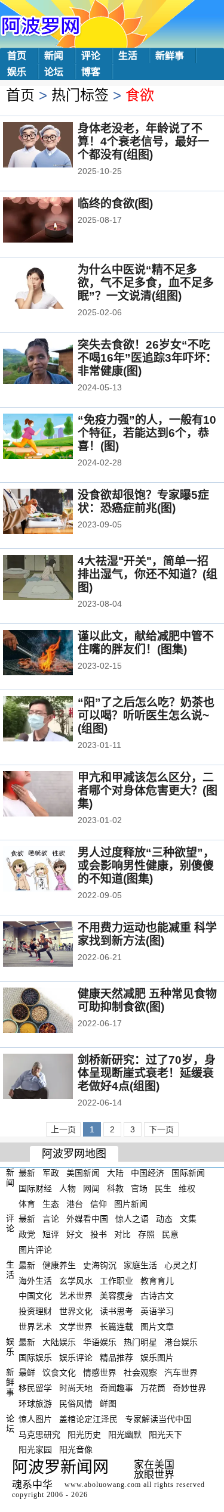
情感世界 (99, 1372)
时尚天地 (76, 1388)
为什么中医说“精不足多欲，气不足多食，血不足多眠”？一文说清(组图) (146, 282)
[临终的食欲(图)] (54, 221)
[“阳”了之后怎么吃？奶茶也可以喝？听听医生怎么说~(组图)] (54, 720)
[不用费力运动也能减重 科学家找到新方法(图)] (54, 945)
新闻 (53, 56)
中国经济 (147, 1173)
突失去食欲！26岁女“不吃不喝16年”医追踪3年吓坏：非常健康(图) (147, 358)
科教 (115, 1188)
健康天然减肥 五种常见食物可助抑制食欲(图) (147, 1000)
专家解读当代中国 (158, 1419)
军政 (50, 1173)
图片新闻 (131, 1203)
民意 (170, 1234)
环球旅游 (35, 1403)
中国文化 (35, 1295)
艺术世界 (76, 1295)
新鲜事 (169, 56)
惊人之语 (132, 1219)
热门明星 (140, 1342)
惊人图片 (35, 1419)
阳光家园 (35, 1449)
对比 (122, 1234)
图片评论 (35, 1250)
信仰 (98, 1203)
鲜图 (108, 1403)
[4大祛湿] (54, 579)
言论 (50, 1219)
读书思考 (116, 1311)
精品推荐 (116, 1357)
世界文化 (76, 1311)
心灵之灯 (181, 1265)
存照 (146, 1234)
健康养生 (59, 1265)
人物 (67, 1188)
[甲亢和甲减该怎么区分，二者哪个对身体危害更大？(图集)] (54, 795)
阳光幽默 (125, 1434)
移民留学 (35, 1388)
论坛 (53, 72)
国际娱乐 (35, 1357)
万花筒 (152, 1388)
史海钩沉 (99, 1265)
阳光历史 (84, 1434)
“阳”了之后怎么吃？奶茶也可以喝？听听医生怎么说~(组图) (146, 715)
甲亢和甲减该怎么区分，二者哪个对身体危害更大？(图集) (147, 790)
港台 (74, 1203)
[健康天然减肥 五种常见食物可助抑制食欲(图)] (54, 1011)
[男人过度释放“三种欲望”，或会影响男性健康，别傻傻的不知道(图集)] (54, 870)
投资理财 (35, 1311)
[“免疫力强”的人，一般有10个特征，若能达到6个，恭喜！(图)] (54, 437)
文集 (188, 1219)
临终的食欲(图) (115, 203)
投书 (98, 1234)
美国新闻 (83, 1173)
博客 (90, 72)
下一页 (161, 1129)
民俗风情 (76, 1403)
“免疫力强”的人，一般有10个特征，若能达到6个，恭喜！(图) (147, 433)
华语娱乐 (99, 1342)
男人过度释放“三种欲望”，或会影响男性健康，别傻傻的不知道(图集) (146, 865)
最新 (27, 1173)
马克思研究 (39, 1434)
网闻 (91, 1188)
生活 (127, 56)
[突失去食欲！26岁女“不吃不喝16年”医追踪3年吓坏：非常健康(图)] (54, 362)
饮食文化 (59, 1372)
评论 (90, 56)
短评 (50, 1234)
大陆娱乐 (59, 1342)
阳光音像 (76, 1449)
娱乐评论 (76, 1357)
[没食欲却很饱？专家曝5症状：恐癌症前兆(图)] (54, 512)
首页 (16, 56)
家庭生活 (140, 1265)
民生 (163, 1188)
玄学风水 (76, 1280)
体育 (27, 1203)
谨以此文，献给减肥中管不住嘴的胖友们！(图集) (146, 643)
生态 (50, 1203)
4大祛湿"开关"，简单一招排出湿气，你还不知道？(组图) (147, 574)
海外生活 (35, 1280)
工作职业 (116, 1280)
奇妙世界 (189, 1388)
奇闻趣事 (116, 1388)
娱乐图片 (157, 1357)
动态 (164, 1219)
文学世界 (76, 1326)
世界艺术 (35, 1326)
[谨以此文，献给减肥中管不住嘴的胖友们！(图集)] (54, 654)
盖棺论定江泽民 (88, 1419)
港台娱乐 (181, 1342)
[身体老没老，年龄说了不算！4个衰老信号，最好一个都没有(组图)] (54, 146)
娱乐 (16, 72)
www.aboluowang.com (103, 1484)
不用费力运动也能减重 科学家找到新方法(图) (147, 934)
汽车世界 (181, 1372)
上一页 (63, 1129)
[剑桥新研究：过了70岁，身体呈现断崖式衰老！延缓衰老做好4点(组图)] (54, 1077)
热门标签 (80, 95)
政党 (27, 1234)
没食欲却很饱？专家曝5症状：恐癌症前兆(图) (143, 501)
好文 (74, 1234)
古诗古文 (157, 1295)
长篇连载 (116, 1326)
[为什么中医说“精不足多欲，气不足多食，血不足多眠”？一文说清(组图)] (54, 287)
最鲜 (27, 1372)
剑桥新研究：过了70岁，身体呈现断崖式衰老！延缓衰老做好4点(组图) (147, 1073)
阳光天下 (165, 1434)
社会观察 (140, 1372)
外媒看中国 (87, 1219)
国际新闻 (188, 1173)
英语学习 (157, 1311)
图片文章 (157, 1326)
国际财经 (35, 1188)
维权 (187, 1188)
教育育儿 (157, 1280)
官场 (139, 1188)
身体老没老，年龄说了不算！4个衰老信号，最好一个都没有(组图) (143, 141)
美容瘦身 (116, 1295)
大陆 (115, 1173)
